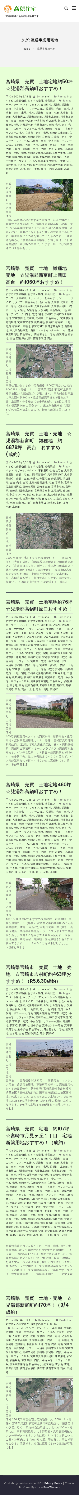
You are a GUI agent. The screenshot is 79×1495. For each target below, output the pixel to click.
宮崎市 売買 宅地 (37, 132)
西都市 (68, 164)
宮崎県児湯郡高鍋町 (39, 152)
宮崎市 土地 (17, 1186)
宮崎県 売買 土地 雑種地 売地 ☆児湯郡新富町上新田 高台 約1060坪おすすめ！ (39, 275)
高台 (22, 168)
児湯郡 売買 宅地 (47, 112)
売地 (57, 124)
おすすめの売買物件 (17, 1324)
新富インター (17, 494)
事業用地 (55, 1001)
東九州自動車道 (56, 494)
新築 (35, 156)
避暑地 (51, 502)
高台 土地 (33, 168)
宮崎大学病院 (38, 1182)
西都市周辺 (12, 168)
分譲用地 (51, 120)
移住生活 (22, 1230)
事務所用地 (44, 470)
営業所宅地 (26, 124)
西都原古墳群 (55, 164)
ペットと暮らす (46, 298)
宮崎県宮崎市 (25, 322)
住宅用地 (11, 1005)
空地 (29, 164)
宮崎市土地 (43, 486)
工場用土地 (59, 152)
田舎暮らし (64, 160)
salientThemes (50, 1487)
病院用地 (11, 164)
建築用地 (17, 156)
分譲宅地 (39, 120)
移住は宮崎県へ (63, 1226)
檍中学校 (35, 1025)
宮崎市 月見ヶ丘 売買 (20, 1194)
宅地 (40, 128)
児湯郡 (56, 104)
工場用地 (56, 490)
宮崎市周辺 (34, 136)
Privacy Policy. (53, 1483)
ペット (24, 104)
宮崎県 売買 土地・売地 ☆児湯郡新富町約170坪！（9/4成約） (39, 1305)
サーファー (12, 104)
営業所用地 (40, 124)
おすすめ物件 (35, 100)
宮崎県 (46, 136)
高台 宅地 (47, 168)
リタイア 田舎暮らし (25, 302)
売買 (64, 124)
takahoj (45, 96)
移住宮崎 (11, 1230)
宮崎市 (49, 314)
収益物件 (63, 120)
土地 (51, 124)
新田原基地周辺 (54, 326)
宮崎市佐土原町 (59, 132)
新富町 (28, 156)
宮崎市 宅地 (42, 1190)
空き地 (21, 164)
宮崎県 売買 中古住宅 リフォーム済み (37, 1021)
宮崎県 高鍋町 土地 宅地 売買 (33, 148)
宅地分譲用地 (42, 1013)
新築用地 (45, 156)
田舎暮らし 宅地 (44, 334)
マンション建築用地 (56, 997)
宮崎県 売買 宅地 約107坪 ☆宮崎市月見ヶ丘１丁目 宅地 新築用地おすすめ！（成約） (41, 1135)
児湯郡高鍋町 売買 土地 (44, 1340)
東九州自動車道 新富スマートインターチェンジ (38, 330)
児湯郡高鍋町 (51, 116)
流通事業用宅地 (47, 160)
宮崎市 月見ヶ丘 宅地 (50, 1194)
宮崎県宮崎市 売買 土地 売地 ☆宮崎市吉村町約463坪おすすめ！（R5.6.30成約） (39, 974)
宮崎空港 (58, 1218)
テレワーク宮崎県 (16, 298)
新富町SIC (38, 326)
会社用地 (46, 104)
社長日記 (50, 100)
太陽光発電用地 (38, 482)
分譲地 (29, 120)
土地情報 (33, 1009)
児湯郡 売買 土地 (57, 108)
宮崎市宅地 (57, 486)
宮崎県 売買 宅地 (26, 144)
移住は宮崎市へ (43, 1226)
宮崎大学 (24, 1182)
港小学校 (22, 1029)
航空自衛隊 (39, 164)
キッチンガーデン (33, 997)
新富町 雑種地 (21, 326)
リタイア (34, 104)
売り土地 (45, 1009)
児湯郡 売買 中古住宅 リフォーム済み (30, 1332)
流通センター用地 (52, 1025)
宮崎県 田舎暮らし (47, 318)
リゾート (61, 298)
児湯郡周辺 (18, 116)
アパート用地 (13, 997)
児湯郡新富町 (34, 116)
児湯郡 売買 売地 (24, 1336)
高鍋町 (59, 168)
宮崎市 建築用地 (61, 1190)
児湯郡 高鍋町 (59, 1166)
